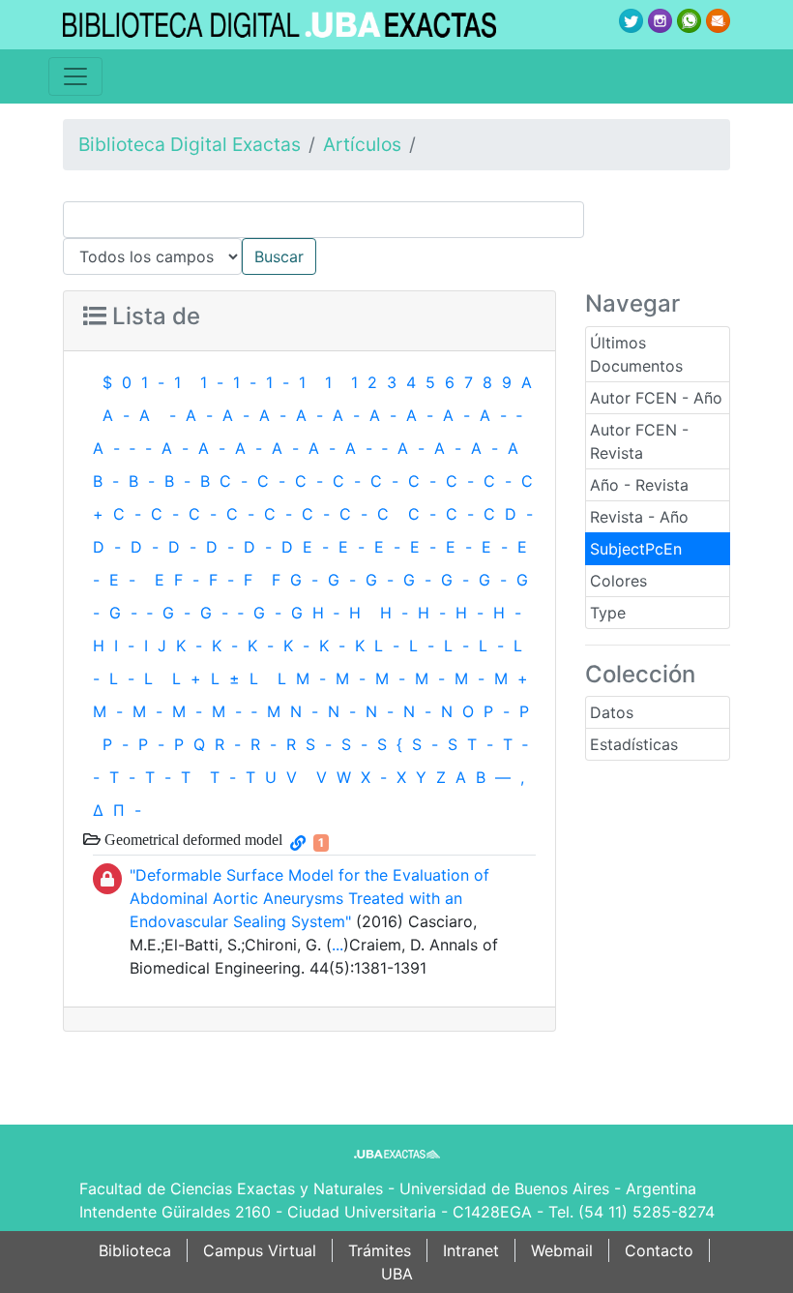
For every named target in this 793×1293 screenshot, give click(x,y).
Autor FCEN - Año (656, 397)
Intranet (471, 1250)
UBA (397, 1273)
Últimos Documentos (636, 354)
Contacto (659, 1250)
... (337, 944)
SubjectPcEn (636, 548)
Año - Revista (639, 485)
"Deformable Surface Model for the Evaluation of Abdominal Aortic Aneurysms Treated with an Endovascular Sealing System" (309, 898)
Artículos (362, 144)
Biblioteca (135, 1250)
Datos (611, 712)
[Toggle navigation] (75, 76)
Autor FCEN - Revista (639, 441)
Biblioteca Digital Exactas (189, 144)
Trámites (379, 1250)
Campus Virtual (259, 1250)
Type (608, 612)
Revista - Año (639, 516)
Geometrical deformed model (191, 839)
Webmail (562, 1250)
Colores (618, 580)
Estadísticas (634, 744)
